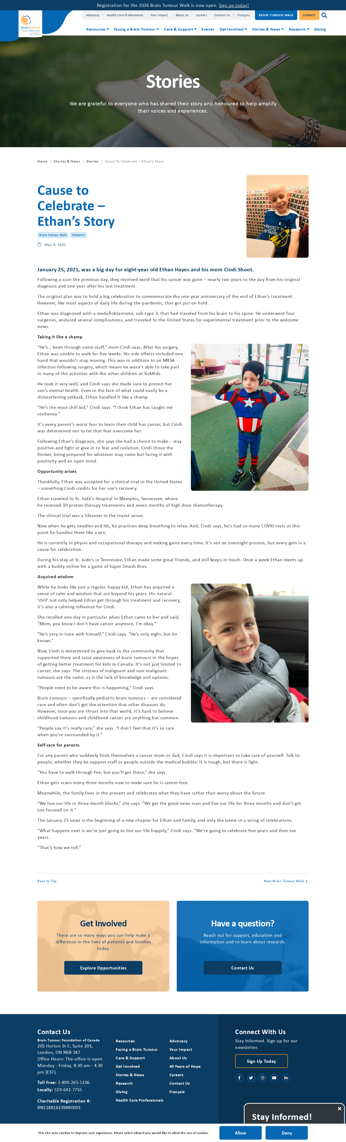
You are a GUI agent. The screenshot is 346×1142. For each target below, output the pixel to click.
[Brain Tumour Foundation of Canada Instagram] (262, 1078)
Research (297, 29)
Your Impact (159, 15)
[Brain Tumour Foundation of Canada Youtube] (274, 1078)
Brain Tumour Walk (276, 15)
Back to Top (46, 880)
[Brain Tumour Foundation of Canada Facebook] (239, 1078)
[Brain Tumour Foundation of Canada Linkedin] (286, 1078)
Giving (320, 29)
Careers (201, 15)
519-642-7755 (68, 1089)
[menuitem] (97, 30)
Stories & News (266, 29)
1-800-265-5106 (74, 1082)
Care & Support (178, 29)
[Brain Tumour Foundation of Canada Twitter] (251, 1078)
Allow (240, 1133)
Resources (95, 29)
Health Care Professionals (125, 15)
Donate (309, 15)
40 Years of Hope (185, 1066)
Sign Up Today (261, 1061)
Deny (287, 1133)
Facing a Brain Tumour (135, 29)
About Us (182, 15)
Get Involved (232, 29)
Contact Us (222, 15)
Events (207, 29)
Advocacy (92, 15)
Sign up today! (234, 5)
